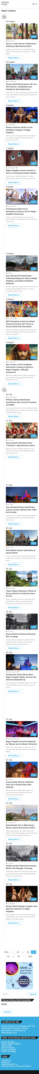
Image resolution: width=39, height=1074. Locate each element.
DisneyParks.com (9, 1033)
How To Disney (8, 1047)
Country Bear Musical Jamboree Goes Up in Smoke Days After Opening (20, 784)
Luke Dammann (11, 124)
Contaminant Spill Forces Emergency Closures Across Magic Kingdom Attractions (21, 211)
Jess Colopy (10, 440)
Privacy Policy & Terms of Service (16, 1066)
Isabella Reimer (11, 168)
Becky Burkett (10, 318)
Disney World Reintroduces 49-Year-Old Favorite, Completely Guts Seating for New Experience (21, 86)
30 (18, 956)
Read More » (14, 58)
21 (8, 956)
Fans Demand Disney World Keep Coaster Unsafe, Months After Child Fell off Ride (21, 509)
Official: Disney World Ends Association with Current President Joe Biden (21, 402)
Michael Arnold (11, 41)
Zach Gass (10, 779)
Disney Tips (6, 1046)
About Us (5, 1062)
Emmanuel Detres (11, 81)
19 (28, 952)
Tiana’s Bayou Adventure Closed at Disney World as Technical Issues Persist (21, 593)
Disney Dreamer (8, 1049)
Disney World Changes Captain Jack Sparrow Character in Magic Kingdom (21, 908)
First (6, 952)
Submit (7, 1012)
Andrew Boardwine (12, 397)
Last (30, 956)
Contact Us (6, 1060)
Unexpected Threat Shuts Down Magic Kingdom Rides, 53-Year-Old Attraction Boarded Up (21, 677)
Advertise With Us (9, 1064)
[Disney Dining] (6, 4)
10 (18, 952)
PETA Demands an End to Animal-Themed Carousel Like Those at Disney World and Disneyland (20, 324)
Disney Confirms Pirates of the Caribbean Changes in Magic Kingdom (19, 129)
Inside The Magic (8, 1051)
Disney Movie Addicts (10, 1044)
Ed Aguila (9, 273)
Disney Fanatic (7, 1042)
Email (4, 1004)
